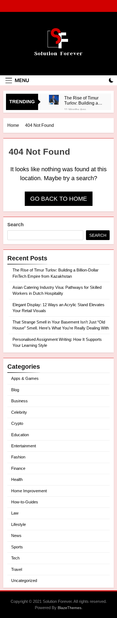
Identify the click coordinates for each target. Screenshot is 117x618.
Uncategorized (24, 580)
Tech (15, 558)
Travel (16, 569)
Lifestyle (18, 524)
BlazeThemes (69, 608)
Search (15, 224)
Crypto (17, 423)
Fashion (18, 457)
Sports (17, 547)
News (16, 535)
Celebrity (19, 412)
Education (20, 434)
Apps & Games (25, 378)
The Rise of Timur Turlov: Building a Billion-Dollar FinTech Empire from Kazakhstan (81, 100)
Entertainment (23, 446)
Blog (15, 389)
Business (19, 401)
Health (17, 479)
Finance (18, 468)
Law (15, 513)
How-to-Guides (24, 502)
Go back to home (58, 198)
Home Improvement (29, 490)
